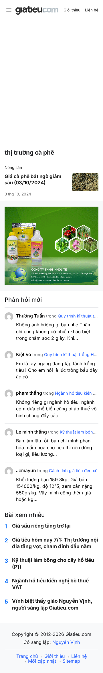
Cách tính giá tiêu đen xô (73, 470)
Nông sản (13, 167)
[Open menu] (9, 10)
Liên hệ (91, 10)
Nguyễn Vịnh (66, 642)
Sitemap (71, 661)
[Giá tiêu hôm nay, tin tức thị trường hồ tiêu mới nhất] (36, 10)
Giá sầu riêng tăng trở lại (41, 526)
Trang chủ (27, 656)
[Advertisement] (51, 80)
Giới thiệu (72, 10)
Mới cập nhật (42, 661)
